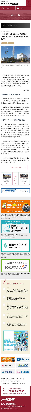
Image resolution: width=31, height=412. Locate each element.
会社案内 (3, 378)
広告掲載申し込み (14, 383)
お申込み (7, 8)
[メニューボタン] (28, 3)
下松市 (11, 43)
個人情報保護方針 (10, 378)
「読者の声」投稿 (5, 383)
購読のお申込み (17, 381)
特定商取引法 (4, 381)
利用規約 (10, 381)
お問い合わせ (23, 383)
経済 (4, 43)
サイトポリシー (19, 378)
